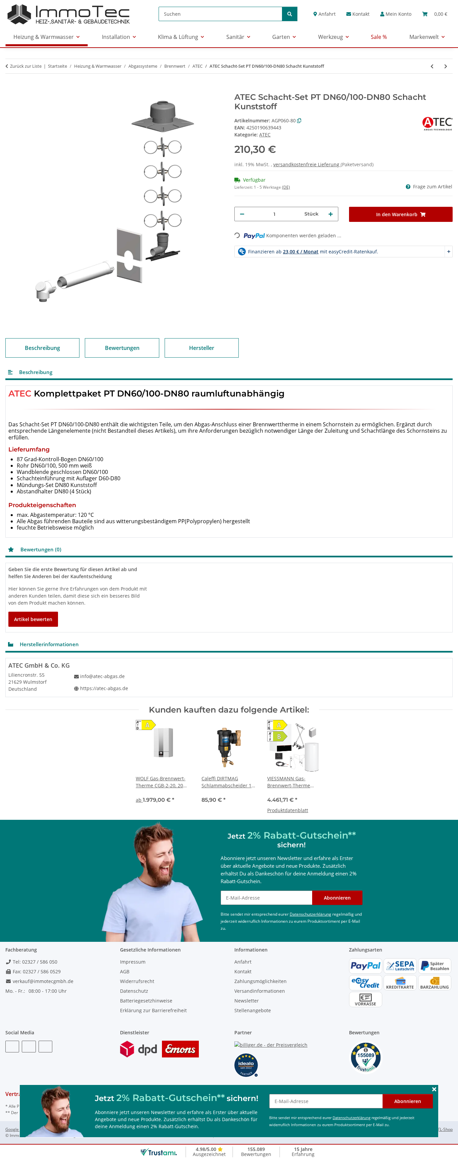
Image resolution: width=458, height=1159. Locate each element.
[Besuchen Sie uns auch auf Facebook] (12, 1046)
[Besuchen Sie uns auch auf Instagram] (45, 1046)
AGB (124, 971)
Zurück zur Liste (26, 66)
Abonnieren (407, 1101)
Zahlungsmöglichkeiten (260, 981)
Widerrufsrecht (137, 981)
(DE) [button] (286, 187)
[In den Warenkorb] (10, 89)
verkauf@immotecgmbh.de (42, 981)
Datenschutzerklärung (351, 1117)
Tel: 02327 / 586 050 (34, 962)
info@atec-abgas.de (102, 676)
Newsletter (246, 1000)
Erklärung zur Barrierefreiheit (153, 1010)
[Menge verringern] (242, 214)
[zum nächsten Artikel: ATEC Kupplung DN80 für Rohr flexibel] (446, 66)
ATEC (265, 134)
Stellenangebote (252, 1010)
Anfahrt (326, 14)
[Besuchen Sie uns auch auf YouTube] (29, 1046)
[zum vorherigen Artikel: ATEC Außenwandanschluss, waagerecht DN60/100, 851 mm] (432, 66)
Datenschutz (134, 991)
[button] (396, 13)
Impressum (133, 962)
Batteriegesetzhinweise (146, 1000)
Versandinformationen (259, 991)
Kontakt (360, 14)
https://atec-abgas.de (104, 688)
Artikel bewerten (33, 619)
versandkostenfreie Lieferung (307, 164)
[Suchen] (289, 14)
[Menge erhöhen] (330, 214)
